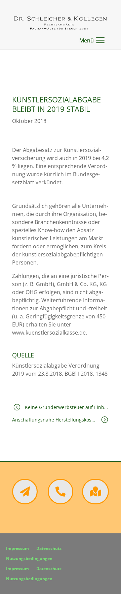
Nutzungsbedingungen (29, 558)
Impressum (17, 548)
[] (25, 502)
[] (95, 502)
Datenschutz (49, 548)
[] (60, 502)
